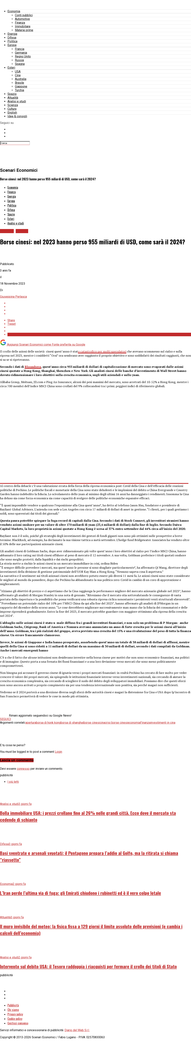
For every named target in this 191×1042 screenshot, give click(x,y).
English (12, 112)
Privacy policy (15, 1014)
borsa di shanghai (72, 722)
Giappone (21, 86)
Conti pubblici (24, 15)
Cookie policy (14, 1018)
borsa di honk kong (48, 722)
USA (18, 71)
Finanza (20, 22)
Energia (12, 34)
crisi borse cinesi (116, 722)
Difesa (11, 37)
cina (102, 722)
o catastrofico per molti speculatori (102, 351)
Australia (20, 79)
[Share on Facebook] (99, 303)
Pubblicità (13, 1005)
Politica (12, 41)
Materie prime (24, 30)
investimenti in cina (162, 722)
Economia (13, 11)
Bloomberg (33, 367)
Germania (21, 52)
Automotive (22, 19)
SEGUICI (5, 719)
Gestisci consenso (17, 1023)
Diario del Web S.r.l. (77, 1030)
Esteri (11, 67)
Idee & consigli (17, 116)
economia (134, 722)
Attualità (12, 97)
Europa (11, 45)
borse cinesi (92, 722)
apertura (30, 722)
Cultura (11, 109)
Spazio (12, 94)
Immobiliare (22, 26)
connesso (23, 768)
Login (58, 751)
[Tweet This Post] (99, 306)
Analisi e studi (16, 101)
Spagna (20, 64)
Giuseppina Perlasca (13, 296)
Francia (19, 49)
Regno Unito (23, 56)
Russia (19, 60)
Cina (18, 75)
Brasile (19, 82)
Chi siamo (13, 1009)
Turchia (19, 90)
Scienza (12, 105)
